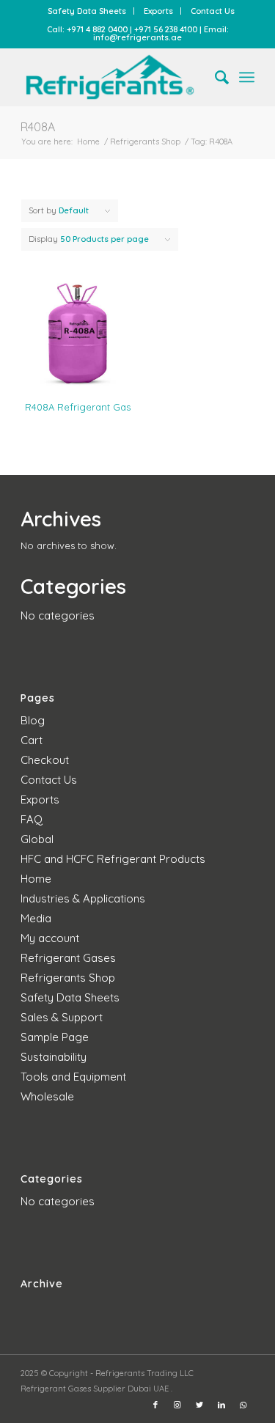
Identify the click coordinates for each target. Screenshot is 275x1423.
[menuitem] (87, 11)
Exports (158, 11)
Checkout (45, 760)
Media (36, 918)
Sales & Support (62, 1017)
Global (37, 839)
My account (50, 938)
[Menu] (246, 77)
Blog (33, 720)
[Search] (214, 77)
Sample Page (55, 1037)
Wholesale (47, 1096)
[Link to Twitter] (199, 1405)
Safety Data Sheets (87, 11)
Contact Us (213, 11)
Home (36, 879)
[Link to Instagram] (177, 1405)
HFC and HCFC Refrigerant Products (113, 859)
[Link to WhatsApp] (243, 1405)
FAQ (32, 819)
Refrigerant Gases (68, 958)
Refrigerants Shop (68, 978)
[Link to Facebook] (155, 1405)
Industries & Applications (83, 898)
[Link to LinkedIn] (221, 1405)
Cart (32, 740)
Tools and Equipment (73, 1077)
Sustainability (54, 1057)
